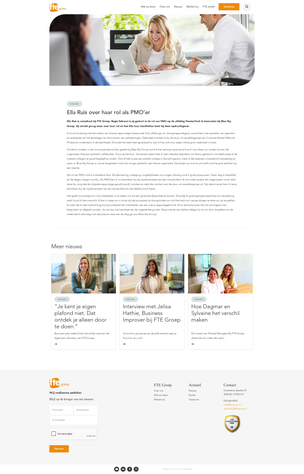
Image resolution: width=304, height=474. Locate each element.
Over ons (165, 7)
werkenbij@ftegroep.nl (235, 409)
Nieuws (178, 7)
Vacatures (229, 7)
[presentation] (73, 434)
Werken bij (192, 7)
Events (192, 395)
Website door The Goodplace (178, 469)
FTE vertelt (209, 7)
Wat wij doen (148, 7)
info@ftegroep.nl (232, 405)
